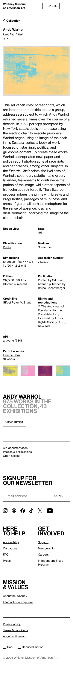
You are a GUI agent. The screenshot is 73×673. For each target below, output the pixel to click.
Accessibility (11, 542)
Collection (13, 20)
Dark (10, 647)
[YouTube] (49, 510)
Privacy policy (12, 624)
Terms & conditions (15, 630)
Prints (7, 247)
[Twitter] (40, 510)
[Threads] (14, 510)
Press (7, 560)
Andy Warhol (13, 29)
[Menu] (67, 6)
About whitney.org (15, 636)
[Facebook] (22, 510)
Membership (46, 548)
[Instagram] (5, 510)
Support (43, 542)
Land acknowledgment (18, 602)
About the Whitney (15, 595)
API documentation (15, 447)
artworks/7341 (12, 340)
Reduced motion (32, 647)
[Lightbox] (36, 71)
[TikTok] (31, 510)
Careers (43, 554)
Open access (11, 455)
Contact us (10, 548)
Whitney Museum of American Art (15, 6)
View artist (14, 422)
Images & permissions (17, 451)
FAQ (5, 554)
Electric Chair (11, 355)
